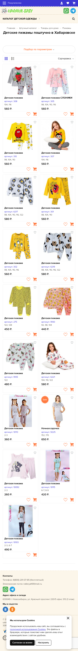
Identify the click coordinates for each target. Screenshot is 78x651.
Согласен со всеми (22, 642)
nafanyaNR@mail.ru (32, 584)
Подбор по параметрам (38, 49)
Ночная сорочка (50, 428)
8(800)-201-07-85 (21, 580)
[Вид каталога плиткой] (6, 58)
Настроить (43, 642)
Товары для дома (49, 28)
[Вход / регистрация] (61, 3)
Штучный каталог (28, 28)
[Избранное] (68, 3)
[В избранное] (28, 114)
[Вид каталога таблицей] (12, 58)
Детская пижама (13, 97)
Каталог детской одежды (20, 18)
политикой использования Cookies (28, 629)
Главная (11, 28)
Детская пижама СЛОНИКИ (56, 97)
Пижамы (66, 28)
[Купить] (35, 114)
